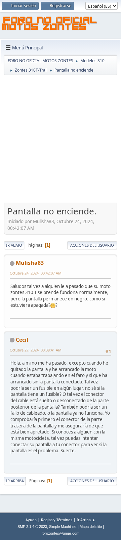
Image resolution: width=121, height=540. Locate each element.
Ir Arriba (15, 480)
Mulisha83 (30, 262)
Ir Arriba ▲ (86, 519)
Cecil (22, 339)
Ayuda (31, 519)
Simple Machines (63, 527)
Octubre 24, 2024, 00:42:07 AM (36, 273)
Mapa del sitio (91, 527)
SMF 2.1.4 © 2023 (32, 527)
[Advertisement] (60, 139)
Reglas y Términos (56, 519)
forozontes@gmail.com (60, 533)
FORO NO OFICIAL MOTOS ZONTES (49, 24)
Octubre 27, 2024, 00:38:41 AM (36, 349)
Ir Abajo (14, 245)
